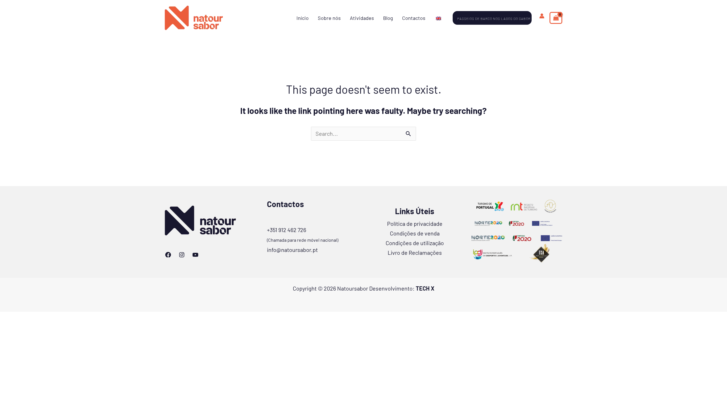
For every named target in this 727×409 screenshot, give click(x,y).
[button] (495, 18)
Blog (388, 18)
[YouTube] (195, 254)
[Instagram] (181, 254)
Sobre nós (329, 18)
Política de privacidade (414, 223)
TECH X (425, 288)
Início (302, 18)
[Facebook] (168, 254)
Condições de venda (415, 233)
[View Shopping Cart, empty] (556, 18)
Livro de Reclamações (415, 252)
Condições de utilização (415, 242)
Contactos (413, 18)
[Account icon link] (541, 15)
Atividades (362, 18)
